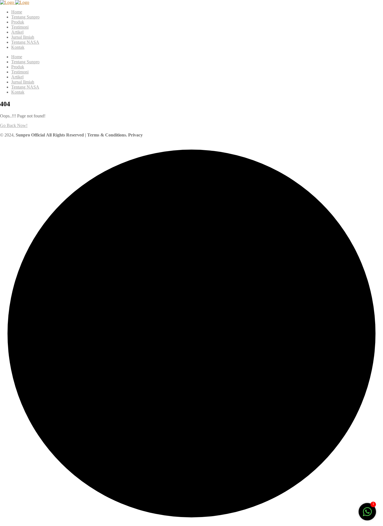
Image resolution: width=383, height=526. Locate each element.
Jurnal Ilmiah (22, 37)
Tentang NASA (25, 42)
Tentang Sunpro (25, 17)
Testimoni (20, 27)
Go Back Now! (13, 125)
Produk (17, 22)
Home (16, 12)
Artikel (17, 32)
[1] (367, 514)
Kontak (17, 47)
